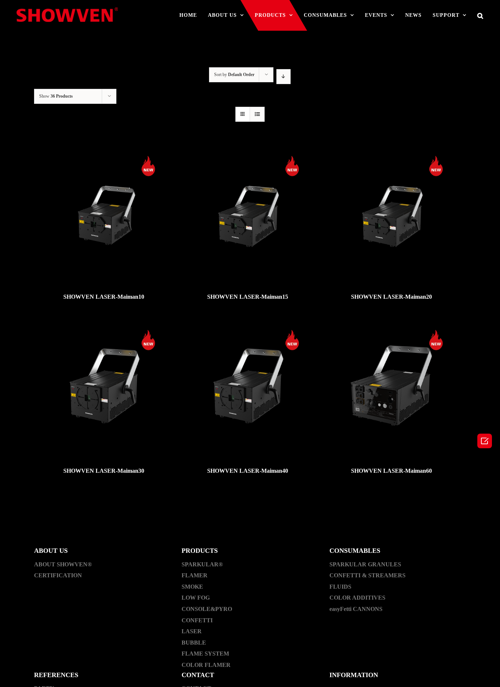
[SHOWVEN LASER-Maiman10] (103, 213)
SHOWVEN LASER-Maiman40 (247, 471)
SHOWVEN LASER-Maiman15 (247, 297)
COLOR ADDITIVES (357, 597)
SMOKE (192, 587)
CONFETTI (197, 620)
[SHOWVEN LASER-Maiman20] (391, 213)
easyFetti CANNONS (356, 609)
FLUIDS (340, 587)
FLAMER (195, 575)
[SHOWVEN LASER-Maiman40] (247, 387)
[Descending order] (283, 76)
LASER (192, 631)
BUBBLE (194, 642)
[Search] (480, 15)
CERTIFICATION (58, 575)
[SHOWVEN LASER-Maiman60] (391, 387)
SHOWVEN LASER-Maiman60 (391, 471)
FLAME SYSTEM (205, 653)
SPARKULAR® (202, 564)
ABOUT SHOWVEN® (63, 564)
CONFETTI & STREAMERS (367, 575)
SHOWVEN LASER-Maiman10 (103, 297)
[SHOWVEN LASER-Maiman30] (103, 387)
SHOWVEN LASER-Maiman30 (103, 471)
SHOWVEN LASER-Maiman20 (391, 297)
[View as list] (257, 114)
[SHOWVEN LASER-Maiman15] (247, 213)
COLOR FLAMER (206, 665)
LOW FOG (196, 597)
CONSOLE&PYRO (207, 609)
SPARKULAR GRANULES (365, 564)
